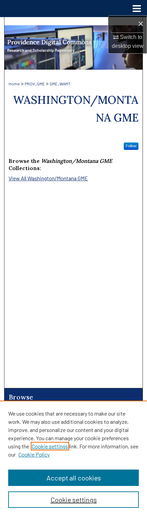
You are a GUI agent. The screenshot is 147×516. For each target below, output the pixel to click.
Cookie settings (50, 446)
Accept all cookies (73, 478)
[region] (73, 458)
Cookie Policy (34, 454)
